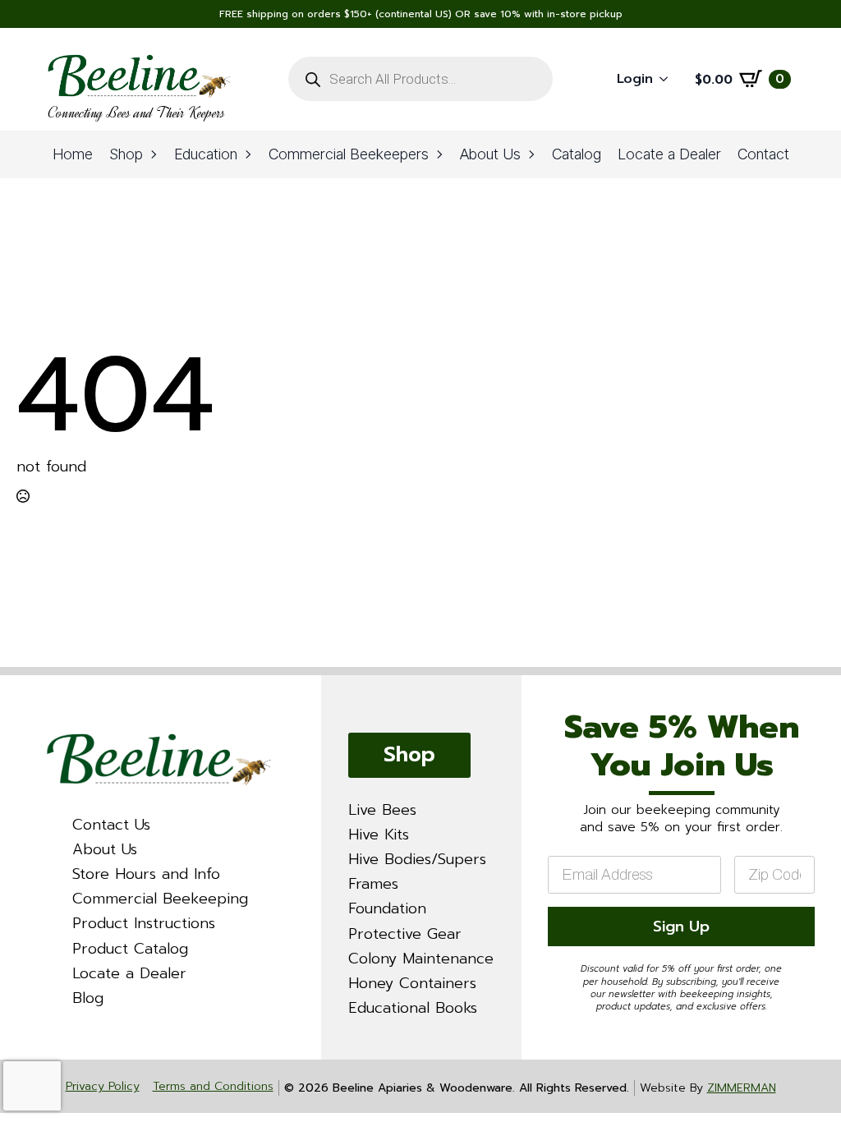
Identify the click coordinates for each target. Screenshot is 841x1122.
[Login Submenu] (668, 80)
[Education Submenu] (248, 154)
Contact (763, 154)
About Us (490, 154)
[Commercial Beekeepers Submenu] (440, 154)
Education (205, 154)
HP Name (542, 690)
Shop (126, 154)
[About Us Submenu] (532, 154)
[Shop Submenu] (154, 154)
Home (73, 154)
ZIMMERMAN (741, 1088)
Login (635, 79)
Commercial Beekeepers (349, 154)
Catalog (576, 154)
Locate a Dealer (669, 154)
